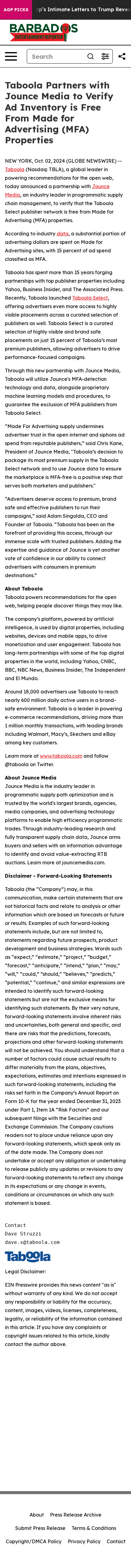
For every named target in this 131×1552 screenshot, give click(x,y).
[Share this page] (122, 56)
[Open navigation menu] (11, 56)
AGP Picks (16, 9)
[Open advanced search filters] (105, 56)
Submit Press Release (40, 1528)
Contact (116, 1541)
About (37, 1515)
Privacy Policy (84, 1541)
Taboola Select (90, 298)
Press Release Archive (75, 1515)
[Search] (90, 56)
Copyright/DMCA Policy (34, 1541)
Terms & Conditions (94, 1528)
